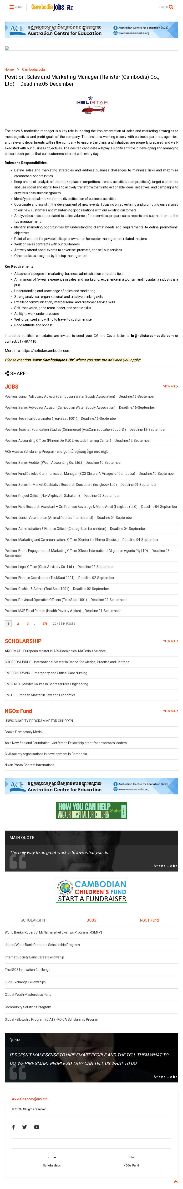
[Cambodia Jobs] (52, 8)
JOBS (11, 387)
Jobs (131, 1157)
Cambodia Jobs (34, 69)
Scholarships (52, 1165)
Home (9, 69)
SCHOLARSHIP (23, 641)
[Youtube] (37, 1127)
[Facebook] (13, 1127)
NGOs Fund (18, 711)
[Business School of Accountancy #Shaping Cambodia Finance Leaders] (91, 49)
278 (44, 623)
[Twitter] (24, 1127)
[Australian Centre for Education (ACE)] (91, 37)
